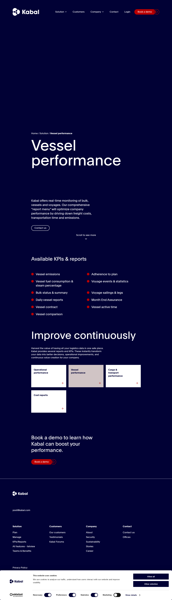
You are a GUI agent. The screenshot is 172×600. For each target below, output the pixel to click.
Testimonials (56, 537)
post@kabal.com (21, 510)
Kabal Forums (56, 542)
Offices (126, 537)
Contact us (40, 228)
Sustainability (93, 542)
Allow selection (151, 584)
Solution (59, 12)
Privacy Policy (20, 568)
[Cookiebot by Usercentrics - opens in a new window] (16, 595)
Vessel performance (61, 133)
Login (127, 12)
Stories (89, 546)
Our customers (57, 532)
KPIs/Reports (19, 542)
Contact (114, 12)
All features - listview (24, 546)
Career (89, 551)
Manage (17, 537)
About (89, 532)
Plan (15, 532)
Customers (78, 12)
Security (90, 537)
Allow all (151, 576)
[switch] (72, 595)
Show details (131, 595)
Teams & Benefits (22, 551)
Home (34, 133)
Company (96, 12)
